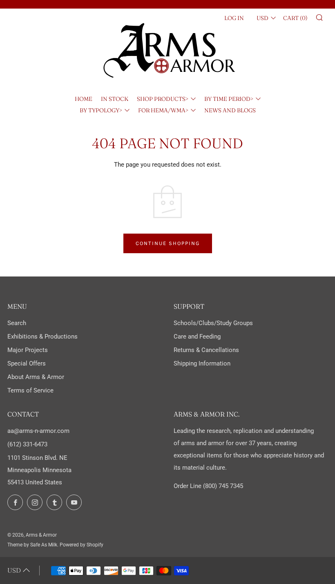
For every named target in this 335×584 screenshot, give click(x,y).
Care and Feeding (197, 336)
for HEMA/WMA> (163, 110)
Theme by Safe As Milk (32, 545)
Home (83, 99)
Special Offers (26, 363)
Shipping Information (202, 363)
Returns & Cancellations (206, 350)
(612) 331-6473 (27, 444)
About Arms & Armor (35, 377)
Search (16, 323)
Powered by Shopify (81, 545)
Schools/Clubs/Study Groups (213, 323)
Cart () (295, 18)
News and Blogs (230, 110)
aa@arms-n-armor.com (38, 431)
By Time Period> (228, 99)
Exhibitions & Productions (42, 336)
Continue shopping (168, 243)
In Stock (114, 99)
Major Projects (27, 350)
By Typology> (101, 110)
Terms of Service (30, 390)
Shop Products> (162, 99)
